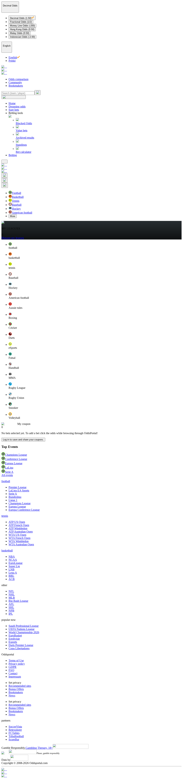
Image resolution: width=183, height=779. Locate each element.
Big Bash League (18, 600)
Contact (13, 673)
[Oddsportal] (91, 70)
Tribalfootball (16, 736)
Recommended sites (20, 685)
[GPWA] (91, 769)
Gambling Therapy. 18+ (39, 747)
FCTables (14, 733)
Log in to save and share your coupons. (23, 439)
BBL (11, 575)
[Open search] (4, 175)
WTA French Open (19, 538)
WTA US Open (17, 534)
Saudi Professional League (24, 625)
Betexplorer (15, 729)
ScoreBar (14, 739)
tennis (4, 515)
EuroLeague (16, 563)
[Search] (37, 92)
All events (7, 475)
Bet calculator (23, 151)
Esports (13, 641)
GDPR (12, 666)
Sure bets (14, 109)
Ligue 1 (13, 500)
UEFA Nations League (21, 629)
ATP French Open (19, 525)
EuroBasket (15, 635)
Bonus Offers (16, 689)
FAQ (11, 670)
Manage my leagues (12, 237)
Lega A (13, 572)
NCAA (13, 559)
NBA (12, 556)
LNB (11, 569)
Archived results (25, 137)
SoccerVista (15, 726)
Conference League (16, 459)
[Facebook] (91, 772)
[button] (95, 245)
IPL (11, 613)
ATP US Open (17, 521)
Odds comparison (18, 79)
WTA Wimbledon (19, 541)
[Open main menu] (4, 161)
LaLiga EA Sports (19, 490)
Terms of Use (16, 660)
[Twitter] (91, 776)
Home (12, 103)
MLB (12, 597)
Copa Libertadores (19, 648)
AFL (11, 604)
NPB (11, 610)
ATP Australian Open (21, 531)
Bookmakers (16, 85)
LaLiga (9, 467)
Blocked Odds (24, 123)
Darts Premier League (21, 645)
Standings (21, 144)
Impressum (15, 676)
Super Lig (14, 566)
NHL (12, 594)
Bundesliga (15, 496)
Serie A (9, 471)
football (5, 481)
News (12, 695)
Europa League (13, 463)
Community (15, 82)
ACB (12, 579)
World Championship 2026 (24, 632)
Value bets (21, 130)
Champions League (16, 454)
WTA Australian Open (21, 544)
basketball (7, 550)
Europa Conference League (24, 509)
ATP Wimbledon (18, 528)
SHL (11, 607)
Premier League (17, 487)
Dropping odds (17, 106)
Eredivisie (14, 638)
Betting (13, 155)
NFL (11, 591)
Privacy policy (17, 663)
